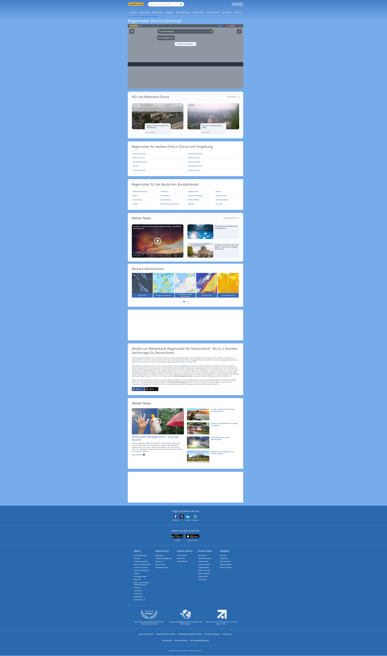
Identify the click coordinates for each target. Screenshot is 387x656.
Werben (136, 573)
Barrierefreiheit (180, 640)
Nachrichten (202, 555)
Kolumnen (137, 558)
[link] (133, 12)
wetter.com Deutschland (142, 564)
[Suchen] (180, 4)
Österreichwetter (204, 564)
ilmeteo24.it (138, 594)
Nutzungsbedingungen (199, 640)
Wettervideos (205, 550)
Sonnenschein (160, 564)
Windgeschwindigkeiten (163, 558)
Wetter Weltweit (204, 573)
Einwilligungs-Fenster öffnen (190, 634)
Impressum (227, 634)
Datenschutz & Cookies (165, 634)
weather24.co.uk (139, 600)
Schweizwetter (203, 561)
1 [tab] (184, 302)
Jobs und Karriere (146, 634)
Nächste (237, 283)
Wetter (137, 550)
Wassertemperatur (161, 567)
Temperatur (159, 561)
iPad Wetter (181, 558)
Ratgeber (224, 550)
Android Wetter (182, 561)
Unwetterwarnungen (141, 561)
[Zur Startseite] (136, 4)
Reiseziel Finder (225, 561)
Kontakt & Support (212, 634)
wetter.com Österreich (141, 570)
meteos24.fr (138, 591)
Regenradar (159, 555)
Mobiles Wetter (185, 550)
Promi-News (202, 579)
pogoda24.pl (138, 597)
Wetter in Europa (204, 570)
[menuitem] (133, 12)
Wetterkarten (136, 16)
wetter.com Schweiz (141, 567)
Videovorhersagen (140, 555)
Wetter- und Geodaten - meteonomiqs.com (142, 583)
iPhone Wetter (182, 555)
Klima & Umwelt (225, 567)
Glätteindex (224, 558)
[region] (185, 56)
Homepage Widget (140, 576)
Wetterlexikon (203, 576)
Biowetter (223, 555)
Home (129, 16)
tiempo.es (137, 588)
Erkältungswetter (226, 564)
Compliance (167, 640)
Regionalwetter (203, 567)
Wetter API (137, 579)
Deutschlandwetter (205, 558)
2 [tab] (187, 302)
